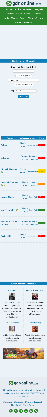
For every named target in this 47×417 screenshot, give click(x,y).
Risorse (32, 283)
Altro (30, 18)
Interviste (21, 283)
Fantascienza (32, 145)
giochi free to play (18, 393)
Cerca (39, 18)
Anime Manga (11, 18)
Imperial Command (10, 182)
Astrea (4, 145)
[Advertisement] (23, 42)
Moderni (37, 14)
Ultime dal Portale (23, 22)
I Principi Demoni (9, 169)
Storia (27, 14)
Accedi (8, 9)
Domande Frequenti (33, 402)
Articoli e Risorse (23, 9)
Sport (22, 18)
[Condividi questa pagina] (36, 412)
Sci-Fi (19, 14)
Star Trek (33, 197)
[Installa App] (26, 412)
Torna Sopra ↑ (30, 405)
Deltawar (5, 158)
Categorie (38, 9)
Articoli (14, 283)
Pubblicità (7, 402)
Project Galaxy (8, 197)
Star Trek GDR (8, 210)
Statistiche (18, 402)
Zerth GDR (6, 236)
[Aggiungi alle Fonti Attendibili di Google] (31, 412)
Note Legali (16, 405)
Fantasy (10, 14)
